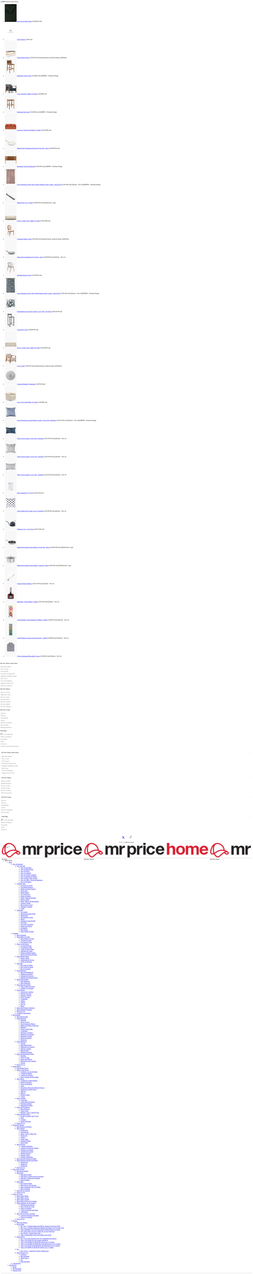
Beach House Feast (27, 905)
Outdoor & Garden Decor (29, 1089)
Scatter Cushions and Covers (30, 1116)
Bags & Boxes (25, 1109)
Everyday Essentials (27, 924)
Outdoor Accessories (27, 988)
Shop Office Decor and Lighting (27, 1201)
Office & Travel (18, 1194)
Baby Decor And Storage (28, 1185)
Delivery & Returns (6, 737)
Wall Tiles (24, 923)
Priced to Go (21, 1219)
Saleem (23, 1002)
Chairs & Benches (26, 962)
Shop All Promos (22, 1222)
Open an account (5, 692)
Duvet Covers (25, 1022)
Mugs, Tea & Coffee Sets (28, 1134)
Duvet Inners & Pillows (28, 1024)
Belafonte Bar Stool (23, 112)
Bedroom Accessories (27, 1034)
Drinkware (24, 1135)
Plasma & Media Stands (28, 953)
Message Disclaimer (6, 727)
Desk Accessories (26, 1208)
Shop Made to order (27, 917)
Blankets (23, 1027)
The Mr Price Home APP (8, 674)
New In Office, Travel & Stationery (32, 880)
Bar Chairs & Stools (27, 967)
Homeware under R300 (28, 914)
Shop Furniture (21, 935)
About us (3, 713)
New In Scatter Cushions (28, 875)
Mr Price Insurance (6, 706)
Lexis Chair (21, 366)
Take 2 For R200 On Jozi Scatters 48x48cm (34, 1240)
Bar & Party (24, 1143)
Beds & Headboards (27, 972)
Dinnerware (24, 1130)
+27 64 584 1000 (7, 734)
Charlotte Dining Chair (24, 239)
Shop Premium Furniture (24, 1010)
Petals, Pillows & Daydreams (30, 901)
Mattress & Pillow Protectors (29, 1025)
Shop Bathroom (21, 1041)
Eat (18, 1249)
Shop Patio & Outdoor (24, 985)
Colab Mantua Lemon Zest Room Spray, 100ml (32, 638)
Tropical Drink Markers (24, 583)
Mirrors (23, 1093)
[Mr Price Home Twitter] (123, 838)
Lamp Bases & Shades (28, 1102)
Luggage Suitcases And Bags (30, 1215)
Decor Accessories (26, 1084)
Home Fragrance (26, 1121)
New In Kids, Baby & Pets (29, 878)
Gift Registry (17, 1263)
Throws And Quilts (27, 1029)
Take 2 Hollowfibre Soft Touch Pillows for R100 (36, 1235)
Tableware (24, 1164)
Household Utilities (27, 1105)
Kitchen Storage (26, 1153)
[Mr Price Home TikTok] (130, 837)
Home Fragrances (26, 1082)
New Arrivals (21, 866)
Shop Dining (21, 1128)
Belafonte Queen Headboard (26, 166)
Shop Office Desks (22, 1196)
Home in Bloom (26, 896)
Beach (23, 919)
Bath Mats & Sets (26, 1045)
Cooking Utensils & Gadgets (30, 1148)
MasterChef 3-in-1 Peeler (25, 203)
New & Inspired (18, 864)
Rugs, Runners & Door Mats (30, 1077)
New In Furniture (26, 868)
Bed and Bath (25, 1256)
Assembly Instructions (23, 1013)
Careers (3, 720)
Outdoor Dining (26, 1141)
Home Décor (17, 1066)
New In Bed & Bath (27, 869)
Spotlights (20, 910)
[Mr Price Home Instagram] (125, 837)
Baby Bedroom (25, 983)
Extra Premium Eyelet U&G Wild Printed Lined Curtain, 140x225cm (39, 293)
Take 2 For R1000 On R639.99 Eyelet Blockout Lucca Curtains (41, 1244)
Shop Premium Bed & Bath (25, 1054)
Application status (6, 694)
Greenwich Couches (27, 992)
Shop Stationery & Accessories (26, 1203)
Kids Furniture (25, 1180)
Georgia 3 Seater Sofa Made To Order (29, 130)
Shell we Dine (25, 899)
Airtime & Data (5, 699)
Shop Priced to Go (22, 1253)
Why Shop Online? (6, 666)
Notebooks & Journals (27, 1205)
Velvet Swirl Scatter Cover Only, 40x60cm (30, 438)
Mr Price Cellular (5, 702)
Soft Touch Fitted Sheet (24, 21)
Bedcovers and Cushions (28, 1061)
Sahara (23, 1001)
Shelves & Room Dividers (29, 955)
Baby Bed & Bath (26, 1183)
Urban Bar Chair (22, 330)
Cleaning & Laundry (27, 1151)
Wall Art (23, 1091)
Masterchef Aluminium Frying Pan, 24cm (30, 257)
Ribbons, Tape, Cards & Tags (30, 1112)
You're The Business (6, 681)
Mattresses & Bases (27, 974)
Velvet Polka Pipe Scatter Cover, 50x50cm (30, 511)
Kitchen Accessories (27, 1150)
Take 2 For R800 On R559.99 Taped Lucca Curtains (37, 1247)
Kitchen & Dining (18, 1125)
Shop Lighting (21, 1098)
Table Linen (24, 1139)
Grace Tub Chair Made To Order (27, 402)
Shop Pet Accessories (23, 1190)
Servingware (24, 1132)
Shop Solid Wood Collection (25, 1008)
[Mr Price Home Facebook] (121, 837)
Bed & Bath (16, 1015)
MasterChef (24, 915)
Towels (23, 1043)
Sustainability (4, 718)
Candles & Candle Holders (29, 1080)
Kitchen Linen (25, 1155)
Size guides (4, 739)
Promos (15, 1221)
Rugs (22, 1118)
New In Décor (25, 871)
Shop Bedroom (21, 970)
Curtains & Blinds (26, 1073)
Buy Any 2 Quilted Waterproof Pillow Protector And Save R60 (40, 1226)
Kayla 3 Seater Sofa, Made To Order (28, 221)
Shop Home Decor (22, 1068)
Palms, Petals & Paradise (28, 898)
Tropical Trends (25, 903)
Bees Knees (24, 930)
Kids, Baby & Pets (18, 1169)
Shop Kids (20, 1173)
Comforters (24, 1031)
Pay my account (5, 697)
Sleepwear (24, 1040)
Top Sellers (24, 912)
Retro (22, 1006)
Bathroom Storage (26, 1052)
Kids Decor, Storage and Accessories (32, 1176)
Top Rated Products (27, 887)
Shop (10, 862)
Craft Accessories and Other (29, 1210)
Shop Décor (20, 1079)
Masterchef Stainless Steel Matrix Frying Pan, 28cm (33, 547)
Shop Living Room (23, 944)
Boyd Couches (25, 997)
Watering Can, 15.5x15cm (25, 529)
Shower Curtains (26, 1049)
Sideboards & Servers (27, 960)
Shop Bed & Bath (22, 1017)
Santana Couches (26, 995)
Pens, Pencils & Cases (27, 1206)
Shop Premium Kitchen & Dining (27, 1160)
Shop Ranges (21, 990)
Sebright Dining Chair (24, 275)
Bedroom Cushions (27, 1033)
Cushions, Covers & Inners (29, 1072)
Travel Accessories (26, 1217)
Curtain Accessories (27, 1075)
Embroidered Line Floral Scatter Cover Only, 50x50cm (34, 311)
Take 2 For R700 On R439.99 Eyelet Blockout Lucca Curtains (40, 1245)
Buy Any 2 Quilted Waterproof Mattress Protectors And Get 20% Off (42, 1228)
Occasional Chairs (26, 942)
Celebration (24, 1212)
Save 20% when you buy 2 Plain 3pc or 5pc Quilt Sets (38, 1231)
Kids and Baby (25, 1261)
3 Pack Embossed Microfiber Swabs (28, 656)
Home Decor (21, 1237)
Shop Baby (20, 1182)
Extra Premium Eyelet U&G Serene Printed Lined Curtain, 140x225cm (39, 184)
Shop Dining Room (23, 956)
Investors (3, 715)
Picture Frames (25, 1095)
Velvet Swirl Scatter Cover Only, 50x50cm (30, 456)
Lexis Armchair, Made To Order (27, 94)
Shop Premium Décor (23, 1114)
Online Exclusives (26, 926)
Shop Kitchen (21, 1144)
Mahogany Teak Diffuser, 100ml (27, 602)
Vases (22, 1086)
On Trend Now (25, 894)
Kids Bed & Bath (26, 1175)
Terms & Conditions (6, 685)
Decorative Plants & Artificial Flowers (32, 1088)
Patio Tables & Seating (28, 986)
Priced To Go (21, 1011)
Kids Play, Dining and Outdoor (30, 1178)
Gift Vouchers (4, 671)
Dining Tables (25, 958)
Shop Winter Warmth (27, 931)
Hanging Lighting (26, 1104)
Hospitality (24, 928)
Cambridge (24, 999)
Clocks (23, 1096)
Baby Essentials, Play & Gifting (30, 1187)
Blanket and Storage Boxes (29, 978)
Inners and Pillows (26, 1059)
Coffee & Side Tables (27, 949)
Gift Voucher (21, 39)
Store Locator (4, 669)
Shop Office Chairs (23, 1198)
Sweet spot (24, 891)
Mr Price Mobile (5, 704)
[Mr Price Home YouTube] (127, 837)
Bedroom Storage (26, 1038)
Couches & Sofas (26, 940)
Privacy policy (5, 725)
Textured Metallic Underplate (26, 384)
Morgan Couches (26, 994)
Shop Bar (20, 963)
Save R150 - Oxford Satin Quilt (30, 1233)
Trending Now (21, 884)
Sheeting (23, 1020)
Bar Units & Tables (27, 965)
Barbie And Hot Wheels (28, 889)
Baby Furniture (25, 1189)
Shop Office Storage (23, 1199)
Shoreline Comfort (26, 907)
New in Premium (26, 882)
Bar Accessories (26, 969)
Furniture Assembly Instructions (9, 746)
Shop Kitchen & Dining (24, 1127)
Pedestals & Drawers (27, 976)
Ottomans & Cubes (27, 951)
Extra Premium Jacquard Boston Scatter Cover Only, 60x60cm (37, 420)
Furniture (15, 933)
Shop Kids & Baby (23, 979)
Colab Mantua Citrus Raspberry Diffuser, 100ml (32, 620)
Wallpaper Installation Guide (9, 676)
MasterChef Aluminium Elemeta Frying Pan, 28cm (33, 148)
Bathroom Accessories (27, 1047)
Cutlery (23, 1137)
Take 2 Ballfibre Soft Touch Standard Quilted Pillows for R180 (40, 1230)
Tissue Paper (24, 1111)
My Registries (17, 1269)
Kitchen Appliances (27, 1157)
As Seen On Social (26, 885)
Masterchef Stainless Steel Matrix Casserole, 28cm (33, 565)
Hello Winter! (25, 892)
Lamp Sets (24, 1100)
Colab (22, 908)
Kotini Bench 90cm (23, 57)
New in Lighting (26, 873)
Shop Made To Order (23, 937)
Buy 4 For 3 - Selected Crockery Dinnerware (35, 1251)
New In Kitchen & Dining (29, 876)
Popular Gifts (17, 1270)
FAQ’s (2, 741)
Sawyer (23, 1004)
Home (15, 1267)
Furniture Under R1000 (28, 921)
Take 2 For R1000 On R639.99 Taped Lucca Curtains (37, 1242)
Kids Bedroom (25, 981)
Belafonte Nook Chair (24, 76)
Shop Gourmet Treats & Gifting (26, 1159)
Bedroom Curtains (26, 1036)
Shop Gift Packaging (23, 1107)
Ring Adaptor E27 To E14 (25, 493)
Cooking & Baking (27, 1146)
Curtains (23, 1120)
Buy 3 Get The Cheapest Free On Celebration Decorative (38, 1238)
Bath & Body (25, 1050)
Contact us (3, 744)
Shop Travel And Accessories (26, 1214)
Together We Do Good (7, 683)
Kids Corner (4, 678)
